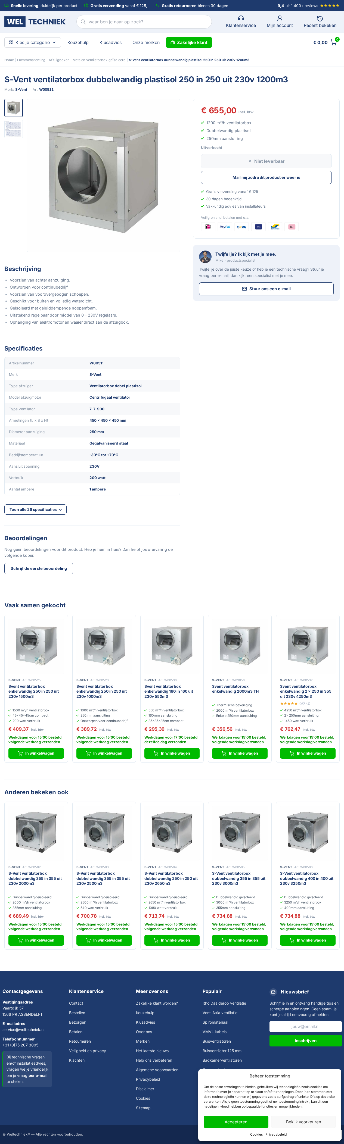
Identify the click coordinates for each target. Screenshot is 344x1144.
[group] (103, 175)
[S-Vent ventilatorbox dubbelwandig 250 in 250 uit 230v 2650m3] (172, 833)
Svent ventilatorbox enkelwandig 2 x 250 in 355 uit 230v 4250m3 (305, 691)
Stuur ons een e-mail (270, 288)
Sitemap (143, 1107)
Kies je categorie (33, 42)
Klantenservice (86, 991)
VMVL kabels (215, 1031)
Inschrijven (306, 1040)
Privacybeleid (276, 1134)
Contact (76, 1003)
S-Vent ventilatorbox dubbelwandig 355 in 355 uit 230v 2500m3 (103, 878)
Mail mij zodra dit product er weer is (266, 177)
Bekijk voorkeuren (303, 1121)
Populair (212, 991)
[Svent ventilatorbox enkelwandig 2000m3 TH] (240, 646)
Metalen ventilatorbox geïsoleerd (99, 60)
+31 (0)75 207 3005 (20, 1045)
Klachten (77, 1060)
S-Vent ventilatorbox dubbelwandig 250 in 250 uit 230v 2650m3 (171, 878)
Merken (143, 1041)
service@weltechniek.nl (23, 1029)
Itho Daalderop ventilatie (224, 1003)
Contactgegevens (22, 991)
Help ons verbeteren (154, 1060)
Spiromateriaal (215, 1022)
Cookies (256, 1134)
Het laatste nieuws (152, 1050)
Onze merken (146, 42)
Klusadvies (111, 42)
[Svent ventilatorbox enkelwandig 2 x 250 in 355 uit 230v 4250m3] (308, 646)
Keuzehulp (78, 42)
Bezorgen (77, 1022)
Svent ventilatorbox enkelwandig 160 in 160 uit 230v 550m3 (168, 691)
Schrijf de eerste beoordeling (39, 568)
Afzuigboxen (59, 60)
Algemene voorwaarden (157, 1069)
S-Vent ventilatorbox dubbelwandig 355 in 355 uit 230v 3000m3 (238, 878)
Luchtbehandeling (31, 60)
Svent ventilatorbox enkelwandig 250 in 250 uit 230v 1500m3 (33, 691)
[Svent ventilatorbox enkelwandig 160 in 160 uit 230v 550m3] (172, 646)
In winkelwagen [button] (39, 753)
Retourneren (80, 1041)
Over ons (144, 1031)
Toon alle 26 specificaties (33, 509)
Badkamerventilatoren (222, 1060)
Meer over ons (152, 991)
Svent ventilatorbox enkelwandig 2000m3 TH (235, 689)
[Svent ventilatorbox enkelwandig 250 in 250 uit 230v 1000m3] (104, 646)
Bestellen (77, 1012)
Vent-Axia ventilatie (220, 1012)
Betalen (75, 1031)
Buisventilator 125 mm (222, 1050)
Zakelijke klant (192, 42)
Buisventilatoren (217, 1041)
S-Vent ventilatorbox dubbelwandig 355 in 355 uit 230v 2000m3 (35, 878)
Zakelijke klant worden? (157, 1003)
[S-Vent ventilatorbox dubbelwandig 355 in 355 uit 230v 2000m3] (36, 833)
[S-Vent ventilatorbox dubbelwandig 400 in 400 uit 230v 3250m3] (308, 833)
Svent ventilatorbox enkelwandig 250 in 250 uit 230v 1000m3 (101, 691)
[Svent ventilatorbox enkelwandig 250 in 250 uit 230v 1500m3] (36, 646)
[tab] (13, 108)
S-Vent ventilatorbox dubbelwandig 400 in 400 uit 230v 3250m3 (306, 878)
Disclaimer (145, 1088)
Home (9, 60)
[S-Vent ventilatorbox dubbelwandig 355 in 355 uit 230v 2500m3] (104, 833)
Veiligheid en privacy (87, 1050)
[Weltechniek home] (35, 21)
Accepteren (236, 1121)
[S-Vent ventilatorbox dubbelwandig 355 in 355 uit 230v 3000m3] (240, 833)
